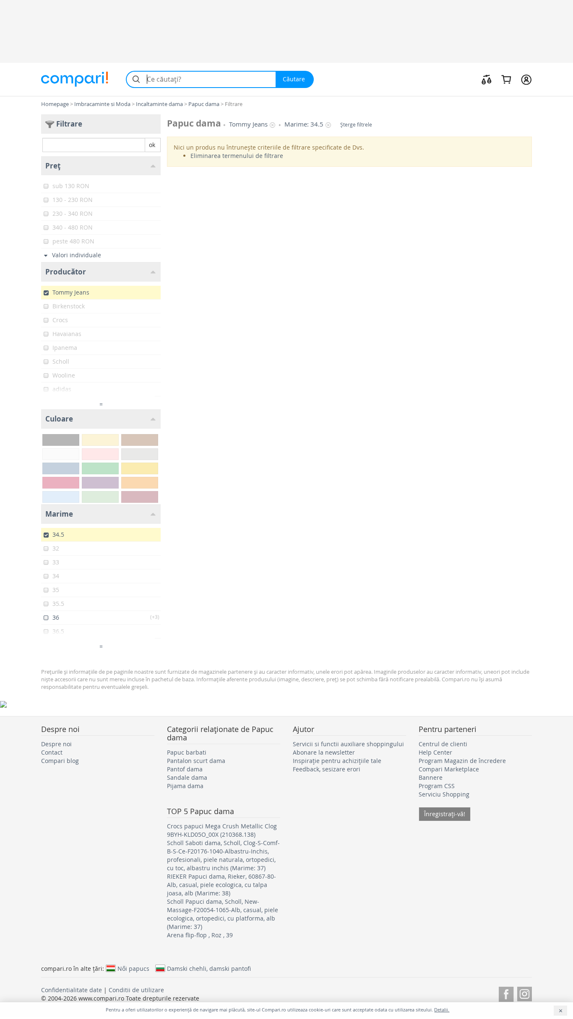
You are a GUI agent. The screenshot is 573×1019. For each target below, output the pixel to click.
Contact (52, 752)
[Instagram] (524, 993)
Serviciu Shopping (444, 794)
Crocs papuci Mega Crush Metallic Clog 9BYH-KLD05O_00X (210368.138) (222, 830)
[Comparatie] (487, 79)
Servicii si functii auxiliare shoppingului (348, 744)
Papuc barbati (186, 752)
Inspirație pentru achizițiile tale (337, 761)
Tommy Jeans (248, 124)
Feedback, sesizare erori (326, 769)
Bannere (431, 777)
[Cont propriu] (526, 79)
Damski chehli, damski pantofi (209, 968)
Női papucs (133, 968)
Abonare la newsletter (324, 752)
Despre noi (56, 744)
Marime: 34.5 (303, 124)
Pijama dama (185, 786)
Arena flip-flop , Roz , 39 (200, 935)
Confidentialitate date (71, 990)
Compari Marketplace (449, 769)
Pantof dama (185, 769)
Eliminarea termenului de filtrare (236, 156)
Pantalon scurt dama (196, 761)
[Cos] (506, 79)
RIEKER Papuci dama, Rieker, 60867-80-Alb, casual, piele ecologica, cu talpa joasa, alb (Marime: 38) (221, 884)
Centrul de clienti (443, 744)
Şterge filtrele (356, 125)
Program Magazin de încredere (462, 761)
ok (152, 145)
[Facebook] (506, 993)
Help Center (435, 752)
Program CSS (437, 786)
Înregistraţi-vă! (444, 814)
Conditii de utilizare (136, 990)
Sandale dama (187, 777)
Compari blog (60, 761)
